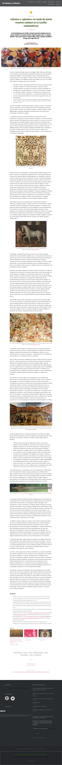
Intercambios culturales (38, 652)
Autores (44, 1)
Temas (58, 1)
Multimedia (51, 4)
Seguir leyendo (31, 760)
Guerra (30, 652)
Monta (31, 655)
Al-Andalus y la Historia (11, 3)
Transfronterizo (38, 655)
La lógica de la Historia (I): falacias (39, 706)
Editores (38, 1)
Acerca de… (31, 1)
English (57, 4)
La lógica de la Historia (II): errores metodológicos (43, 698)
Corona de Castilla (18, 652)
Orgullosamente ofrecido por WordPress (24, 748)
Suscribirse (37, 733)
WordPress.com (42, 748)
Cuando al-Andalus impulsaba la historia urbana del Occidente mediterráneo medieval (43, 689)
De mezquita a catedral (28, 637)
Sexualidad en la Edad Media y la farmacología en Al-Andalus (43, 694)
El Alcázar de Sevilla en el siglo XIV (45, 637)
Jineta (46, 652)
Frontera (25, 652)
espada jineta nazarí (23, 493)
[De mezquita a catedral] (30, 633)
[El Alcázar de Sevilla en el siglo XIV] (45, 633)
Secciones (51, 1)
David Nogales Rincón (31, 42)
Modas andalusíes (24, 655)
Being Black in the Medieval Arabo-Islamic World (42, 709)
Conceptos (31, 16)
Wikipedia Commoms (47, 68)
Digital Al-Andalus (36, 702)
